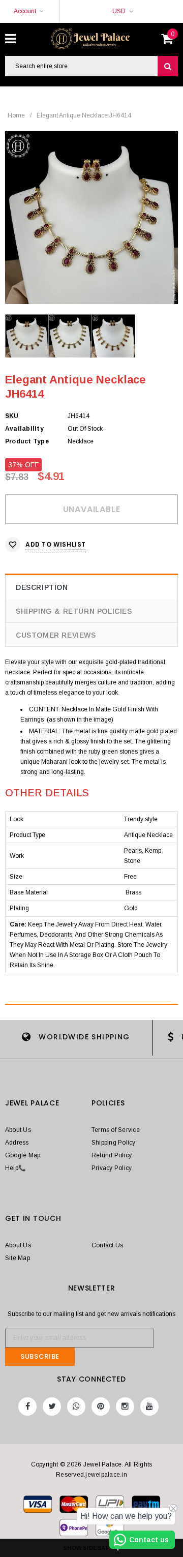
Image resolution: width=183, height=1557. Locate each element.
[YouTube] (149, 1406)
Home (16, 115)
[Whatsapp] (76, 1406)
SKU (12, 416)
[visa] (38, 1506)
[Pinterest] (101, 1406)
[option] (91, 217)
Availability (24, 428)
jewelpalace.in (106, 1474)
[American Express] (74, 1529)
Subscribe (39, 1356)
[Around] (110, 1529)
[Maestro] (146, 1506)
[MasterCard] (110, 1506)
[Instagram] (125, 1406)
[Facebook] (27, 1406)
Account (25, 11)
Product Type (27, 441)
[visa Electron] (74, 1506)
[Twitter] (52, 1406)
